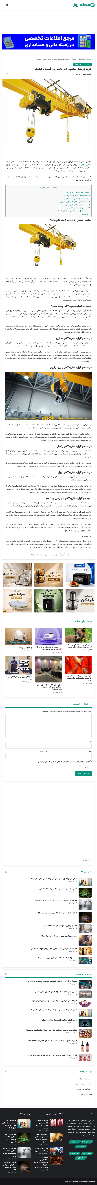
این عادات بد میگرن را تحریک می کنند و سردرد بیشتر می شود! (54, 1000)
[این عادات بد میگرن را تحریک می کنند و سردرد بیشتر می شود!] (85, 1003)
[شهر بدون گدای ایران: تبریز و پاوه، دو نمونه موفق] (85, 940)
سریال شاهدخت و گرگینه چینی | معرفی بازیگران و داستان (41, 1124)
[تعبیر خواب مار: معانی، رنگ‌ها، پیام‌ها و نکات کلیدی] (85, 893)
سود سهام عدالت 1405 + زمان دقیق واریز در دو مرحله (57, 957)
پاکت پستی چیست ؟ (24, 647)
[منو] (3, 5)
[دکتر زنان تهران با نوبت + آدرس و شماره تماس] (85, 928)
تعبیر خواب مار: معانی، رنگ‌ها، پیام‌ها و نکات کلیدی (58, 888)
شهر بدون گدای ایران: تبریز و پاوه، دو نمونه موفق (59, 936)
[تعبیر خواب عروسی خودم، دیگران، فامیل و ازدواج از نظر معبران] (85, 951)
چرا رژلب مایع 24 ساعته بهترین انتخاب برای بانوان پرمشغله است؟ (52, 1040)
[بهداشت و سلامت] (87, 1143)
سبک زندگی (82, 59)
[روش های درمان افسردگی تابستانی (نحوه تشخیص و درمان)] (56, 1137)
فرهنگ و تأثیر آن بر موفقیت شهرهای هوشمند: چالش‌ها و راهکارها (52, 981)
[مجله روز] (84, 5)
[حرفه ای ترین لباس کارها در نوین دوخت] (18, 665)
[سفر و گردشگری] (74, 1154)
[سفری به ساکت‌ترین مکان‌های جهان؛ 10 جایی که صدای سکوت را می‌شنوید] (56, 1160)
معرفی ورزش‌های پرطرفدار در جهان (41, 1149)
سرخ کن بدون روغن (85, 1078)
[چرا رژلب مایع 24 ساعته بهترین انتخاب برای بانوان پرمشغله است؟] (85, 1046)
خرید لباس (88, 1099)
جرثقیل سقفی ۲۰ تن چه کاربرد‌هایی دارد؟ (75, 192)
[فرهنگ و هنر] (87, 1154)
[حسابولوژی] (48, 41)
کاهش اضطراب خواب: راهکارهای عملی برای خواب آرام (57, 913)
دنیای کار (74, 59)
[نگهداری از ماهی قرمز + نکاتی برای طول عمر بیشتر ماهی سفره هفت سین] (78, 665)
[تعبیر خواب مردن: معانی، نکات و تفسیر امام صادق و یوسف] (85, 904)
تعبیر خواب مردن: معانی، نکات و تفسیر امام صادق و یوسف (55, 900)
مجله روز (74, 1181)
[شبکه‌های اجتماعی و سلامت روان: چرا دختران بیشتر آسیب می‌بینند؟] (85, 1033)
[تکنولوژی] (81, 1159)
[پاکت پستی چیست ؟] (18, 636)
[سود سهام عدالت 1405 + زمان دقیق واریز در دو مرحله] (85, 960)
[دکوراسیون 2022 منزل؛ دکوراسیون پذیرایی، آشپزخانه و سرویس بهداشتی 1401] (48, 669)
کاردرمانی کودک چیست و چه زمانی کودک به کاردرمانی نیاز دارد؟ (54, 878)
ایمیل (89, 751)
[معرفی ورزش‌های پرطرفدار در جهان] (56, 1151)
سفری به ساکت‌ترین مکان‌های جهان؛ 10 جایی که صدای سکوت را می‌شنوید (41, 1162)
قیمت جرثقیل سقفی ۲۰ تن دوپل (78, 207)
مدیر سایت (86, 74)
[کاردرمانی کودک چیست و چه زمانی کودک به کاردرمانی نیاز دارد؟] (85, 882)
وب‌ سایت (43, 751)
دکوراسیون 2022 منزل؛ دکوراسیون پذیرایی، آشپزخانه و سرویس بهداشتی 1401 (49, 687)
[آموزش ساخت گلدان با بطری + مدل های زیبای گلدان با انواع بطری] (85, 1057)
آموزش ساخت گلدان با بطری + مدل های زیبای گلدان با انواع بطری (52, 1055)
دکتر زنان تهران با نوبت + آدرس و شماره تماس (60, 925)
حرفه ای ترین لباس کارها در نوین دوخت (19, 677)
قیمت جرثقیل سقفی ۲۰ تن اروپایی (77, 198)
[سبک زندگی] (81, 1147)
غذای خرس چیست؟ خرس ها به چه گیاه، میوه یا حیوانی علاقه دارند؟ (78, 645)
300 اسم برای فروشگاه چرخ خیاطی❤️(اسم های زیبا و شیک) (49, 648)
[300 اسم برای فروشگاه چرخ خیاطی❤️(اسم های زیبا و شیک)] (48, 636)
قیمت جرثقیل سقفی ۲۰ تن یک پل (77, 204)
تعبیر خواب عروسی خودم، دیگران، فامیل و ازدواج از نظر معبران (54, 948)
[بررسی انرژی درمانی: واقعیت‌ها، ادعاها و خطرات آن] (85, 1023)
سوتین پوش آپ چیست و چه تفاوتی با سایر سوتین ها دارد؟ (55, 991)
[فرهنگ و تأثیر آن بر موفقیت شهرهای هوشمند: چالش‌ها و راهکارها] (85, 984)
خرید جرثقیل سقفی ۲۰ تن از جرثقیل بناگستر (73, 210)
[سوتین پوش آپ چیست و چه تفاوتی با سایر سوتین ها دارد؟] (85, 994)
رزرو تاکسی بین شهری (84, 1089)
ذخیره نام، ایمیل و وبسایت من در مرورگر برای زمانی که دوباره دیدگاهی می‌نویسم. (64, 761)
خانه (88, 59)
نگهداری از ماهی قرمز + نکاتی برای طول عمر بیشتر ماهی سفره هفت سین (79, 678)
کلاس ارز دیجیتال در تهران (83, 1084)
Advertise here (87, 860)
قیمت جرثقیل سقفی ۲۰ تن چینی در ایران (75, 201)
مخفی (43, 187)
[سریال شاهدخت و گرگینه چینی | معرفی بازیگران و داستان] (56, 1122)
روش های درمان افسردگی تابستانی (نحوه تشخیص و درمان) (41, 1138)
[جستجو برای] (7, 5)
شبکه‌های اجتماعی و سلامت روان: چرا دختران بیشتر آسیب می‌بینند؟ (51, 1030)
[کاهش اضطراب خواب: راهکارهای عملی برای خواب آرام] (85, 917)
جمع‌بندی (86, 214)
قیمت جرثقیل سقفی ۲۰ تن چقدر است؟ (75, 195)
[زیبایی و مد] (75, 1143)
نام (90, 741)
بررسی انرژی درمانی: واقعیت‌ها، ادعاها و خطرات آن (58, 1020)
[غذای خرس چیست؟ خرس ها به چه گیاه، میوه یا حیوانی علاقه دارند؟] (78, 635)
